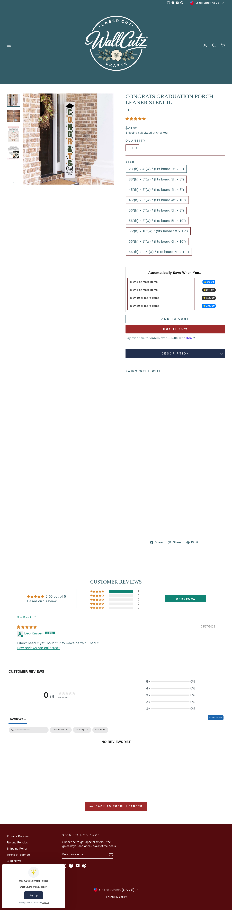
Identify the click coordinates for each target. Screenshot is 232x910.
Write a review (215, 717)
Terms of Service (18, 854)
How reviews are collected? (38, 648)
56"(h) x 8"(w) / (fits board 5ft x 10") (157, 221)
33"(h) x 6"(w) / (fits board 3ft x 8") (156, 179)
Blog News (14, 860)
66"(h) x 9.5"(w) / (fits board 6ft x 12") (159, 252)
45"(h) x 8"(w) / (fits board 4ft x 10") (157, 200)
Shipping (131, 132)
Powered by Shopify (116, 896)
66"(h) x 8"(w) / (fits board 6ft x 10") (157, 241)
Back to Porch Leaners (118, 806)
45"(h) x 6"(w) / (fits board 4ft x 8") (156, 190)
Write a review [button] (185, 598)
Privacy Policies (18, 836)
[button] (136, 119)
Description (175, 353)
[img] (27, 627)
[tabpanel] (116, 753)
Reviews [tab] (18, 719)
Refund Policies (17, 842)
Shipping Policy (17, 848)
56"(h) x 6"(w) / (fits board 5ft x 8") (156, 210)
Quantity (136, 140)
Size (130, 161)
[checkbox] (100, 730)
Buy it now (175, 328)
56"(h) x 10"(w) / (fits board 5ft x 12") (158, 231)
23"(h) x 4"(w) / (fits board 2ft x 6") (156, 169)
